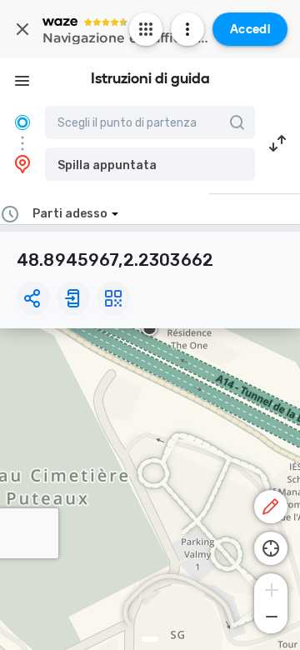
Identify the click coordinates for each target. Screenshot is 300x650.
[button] (150, 164)
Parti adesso (70, 214)
